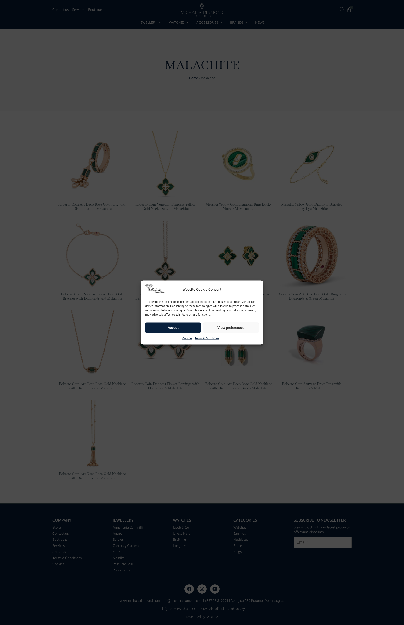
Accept (173, 328)
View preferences (231, 328)
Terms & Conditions (207, 338)
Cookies (187, 338)
